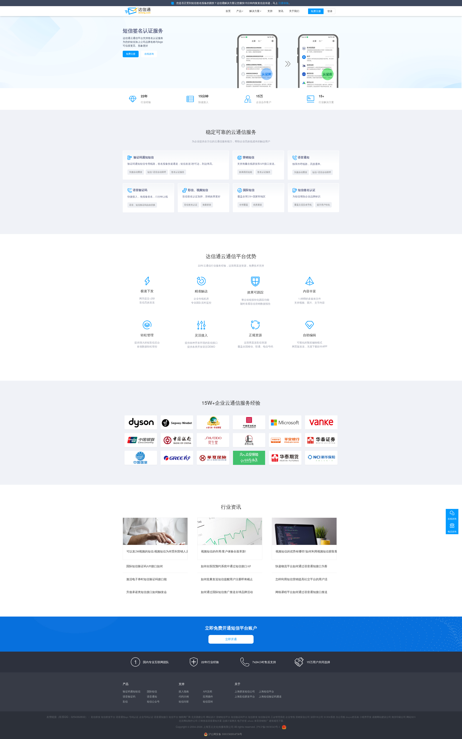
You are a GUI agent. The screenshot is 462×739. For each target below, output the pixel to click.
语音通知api (122, 717)
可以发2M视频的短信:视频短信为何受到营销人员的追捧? (163, 551)
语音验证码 (129, 696)
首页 (228, 11)
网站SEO (410, 717)
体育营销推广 (261, 720)
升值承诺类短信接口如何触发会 (146, 592)
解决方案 (255, 11)
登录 (329, 11)
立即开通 (231, 639)
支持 (270, 11)
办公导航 (340, 717)
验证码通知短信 (131, 691)
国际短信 (152, 691)
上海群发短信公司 (245, 691)
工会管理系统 (278, 717)
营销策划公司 (303, 717)
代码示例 (184, 696)
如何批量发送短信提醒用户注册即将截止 (227, 579)
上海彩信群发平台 (245, 696)
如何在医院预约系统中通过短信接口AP (226, 566)
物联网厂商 (185, 717)
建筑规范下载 (276, 720)
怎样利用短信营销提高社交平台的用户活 (301, 579)
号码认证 (133, 717)
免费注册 (316, 11)
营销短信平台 (223, 717)
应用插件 (208, 696)
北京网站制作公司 (188, 720)
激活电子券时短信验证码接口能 (146, 579)
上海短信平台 (266, 691)
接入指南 (184, 691)
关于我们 (294, 11)
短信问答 (184, 701)
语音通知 (152, 696)
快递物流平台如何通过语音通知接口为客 (301, 566)
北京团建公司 (198, 717)
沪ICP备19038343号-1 (268, 727)
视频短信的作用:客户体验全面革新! (223, 551)
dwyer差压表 (352, 717)
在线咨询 (149, 54)
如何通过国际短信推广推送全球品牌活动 (227, 592)
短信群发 (253, 717)
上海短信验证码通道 (270, 696)
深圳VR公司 (316, 717)
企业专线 (290, 717)
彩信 (125, 701)
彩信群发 (95, 717)
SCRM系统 (329, 717)
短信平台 (173, 717)
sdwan (250, 720)
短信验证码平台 (239, 717)
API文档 (207, 691)
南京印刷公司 (399, 717)
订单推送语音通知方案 (210, 720)
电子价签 (242, 720)
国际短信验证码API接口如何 (144, 566)
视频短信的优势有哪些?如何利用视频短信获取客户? (309, 551)
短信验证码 (264, 717)
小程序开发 (365, 717)
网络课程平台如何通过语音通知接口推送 (301, 592)
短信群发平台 (108, 717)
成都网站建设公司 (381, 717)
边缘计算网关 (230, 720)
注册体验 (283, 3)
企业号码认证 (146, 717)
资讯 (280, 11)
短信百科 (208, 701)
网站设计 (210, 717)
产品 (240, 11)
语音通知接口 (161, 717)
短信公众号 (153, 701)
